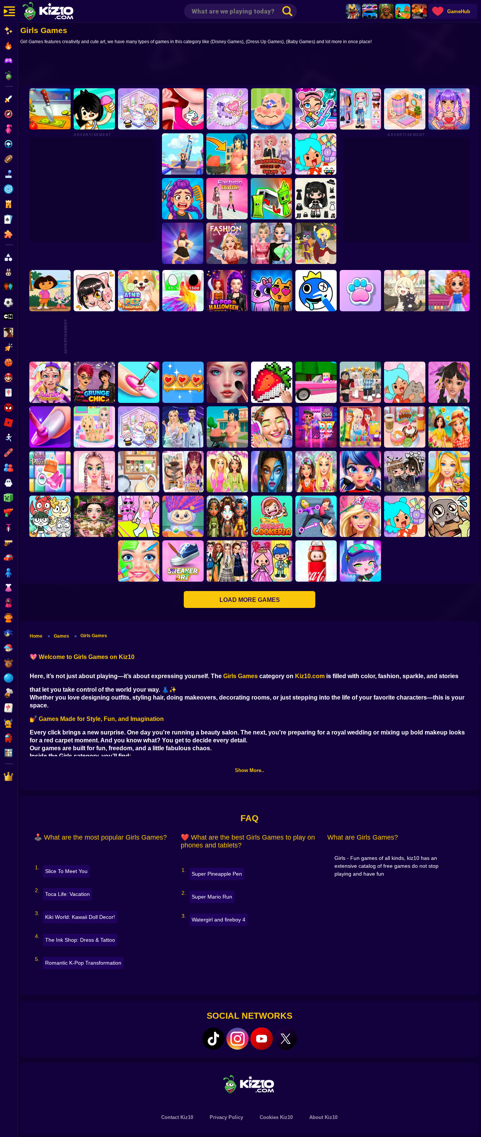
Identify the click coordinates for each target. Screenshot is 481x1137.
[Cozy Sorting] (183, 382)
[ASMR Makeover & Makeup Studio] (227, 382)
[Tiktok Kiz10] (213, 1038)
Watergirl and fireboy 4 (218, 920)
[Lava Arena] (419, 11)
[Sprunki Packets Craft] (271, 198)
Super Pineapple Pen (217, 874)
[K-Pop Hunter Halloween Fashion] (227, 290)
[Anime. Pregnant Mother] (227, 427)
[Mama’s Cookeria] (271, 516)
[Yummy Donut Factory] (404, 427)
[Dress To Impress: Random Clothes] (360, 382)
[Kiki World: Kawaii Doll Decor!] (138, 109)
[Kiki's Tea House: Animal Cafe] (404, 290)
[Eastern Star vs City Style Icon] (94, 516)
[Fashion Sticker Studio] (315, 198)
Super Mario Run (212, 897)
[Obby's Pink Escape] (138, 516)
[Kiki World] (138, 427)
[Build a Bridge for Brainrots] (402, 11)
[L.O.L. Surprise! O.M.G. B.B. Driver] (316, 427)
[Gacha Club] (360, 561)
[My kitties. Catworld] (271, 290)
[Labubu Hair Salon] (183, 516)
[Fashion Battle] (227, 198)
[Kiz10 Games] (249, 1084)
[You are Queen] (183, 290)
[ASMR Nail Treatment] (183, 471)
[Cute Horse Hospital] (449, 471)
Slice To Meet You (66, 871)
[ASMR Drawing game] (316, 290)
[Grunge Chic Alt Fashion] (94, 382)
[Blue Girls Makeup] (271, 471)
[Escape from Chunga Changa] (386, 11)
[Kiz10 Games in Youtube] (261, 1038)
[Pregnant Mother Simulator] (227, 154)
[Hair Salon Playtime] (182, 198)
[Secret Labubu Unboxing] (316, 561)
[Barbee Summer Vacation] (449, 427)
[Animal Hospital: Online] (353, 11)
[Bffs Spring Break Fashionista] (227, 471)
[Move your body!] (316, 516)
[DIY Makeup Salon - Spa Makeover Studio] (138, 561)
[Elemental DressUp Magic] (227, 516)
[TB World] (404, 516)
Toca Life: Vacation (67, 894)
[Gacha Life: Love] (404, 471)
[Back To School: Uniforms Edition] (227, 561)
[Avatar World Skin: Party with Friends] (316, 109)
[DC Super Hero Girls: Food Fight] (315, 243)
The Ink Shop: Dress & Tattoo (80, 940)
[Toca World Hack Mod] (404, 382)
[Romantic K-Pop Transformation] (449, 109)
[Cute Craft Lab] (227, 109)
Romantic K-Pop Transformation (83, 963)
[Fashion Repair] (360, 427)
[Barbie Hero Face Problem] (50, 382)
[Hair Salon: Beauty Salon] (449, 382)
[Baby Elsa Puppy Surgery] (94, 427)
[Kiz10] (60, 12)
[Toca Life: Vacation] (94, 109)
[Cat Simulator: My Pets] (360, 290)
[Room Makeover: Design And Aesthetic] (404, 109)
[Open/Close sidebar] (9, 11)
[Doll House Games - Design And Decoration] (449, 290)
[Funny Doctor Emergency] (271, 109)
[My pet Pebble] (449, 516)
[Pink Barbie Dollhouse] (316, 382)
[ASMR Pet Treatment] (138, 290)
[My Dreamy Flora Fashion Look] (316, 471)
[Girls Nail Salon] (50, 427)
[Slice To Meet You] (50, 109)
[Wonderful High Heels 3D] (182, 154)
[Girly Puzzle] (50, 471)
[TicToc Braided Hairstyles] (94, 471)
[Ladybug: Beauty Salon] (360, 471)
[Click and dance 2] (182, 243)
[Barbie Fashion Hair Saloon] (360, 516)
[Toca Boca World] (315, 154)
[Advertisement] (249, 66)
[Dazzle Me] (360, 109)
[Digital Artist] (271, 382)
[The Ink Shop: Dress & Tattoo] (183, 109)
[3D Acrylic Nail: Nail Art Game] (138, 382)
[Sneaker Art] (183, 561)
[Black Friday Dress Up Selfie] (271, 154)
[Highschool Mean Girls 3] (271, 243)
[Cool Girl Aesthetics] (271, 427)
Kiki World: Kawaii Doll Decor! (80, 917)
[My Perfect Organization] (138, 471)
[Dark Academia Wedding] (183, 427)
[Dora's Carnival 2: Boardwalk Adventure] (50, 290)
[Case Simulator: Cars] (369, 11)
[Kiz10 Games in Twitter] (285, 1038)
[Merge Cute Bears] (50, 516)
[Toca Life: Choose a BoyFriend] (271, 561)
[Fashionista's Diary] (94, 290)
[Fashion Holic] (227, 243)
